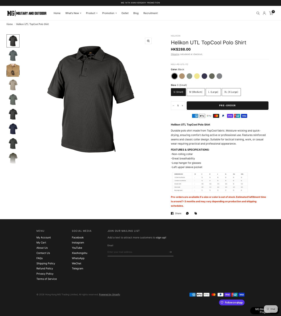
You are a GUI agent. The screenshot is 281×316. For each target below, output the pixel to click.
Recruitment (150, 13)
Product (90, 13)
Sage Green (211, 76)
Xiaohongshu (79, 253)
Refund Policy (44, 268)
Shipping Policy (45, 263)
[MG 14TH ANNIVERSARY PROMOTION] (140, 3)
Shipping (175, 54)
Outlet (124, 13)
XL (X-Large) (231, 92)
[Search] (258, 13)
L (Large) (213, 92)
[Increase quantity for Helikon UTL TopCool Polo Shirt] (182, 106)
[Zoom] (148, 41)
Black (174, 76)
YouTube (77, 247)
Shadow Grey (219, 76)
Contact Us (43, 253)
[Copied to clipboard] (196, 213)
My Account (43, 237)
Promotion (108, 13)
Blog (136, 13)
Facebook (78, 237)
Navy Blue (204, 76)
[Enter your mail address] (170, 252)
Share (178, 213)
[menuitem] (57, 13)
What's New (72, 13)
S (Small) (178, 92)
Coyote (182, 76)
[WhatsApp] (188, 213)
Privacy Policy (45, 273)
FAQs (39, 258)
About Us (42, 247)
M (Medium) (195, 92)
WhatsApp (78, 258)
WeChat (76, 263)
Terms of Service (46, 278)
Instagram (78, 242)
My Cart (41, 242)
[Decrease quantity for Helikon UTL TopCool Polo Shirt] (173, 106)
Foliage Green (189, 76)
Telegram (77, 268)
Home (57, 13)
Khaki (197, 76)
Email (110, 245)
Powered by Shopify (109, 294)
